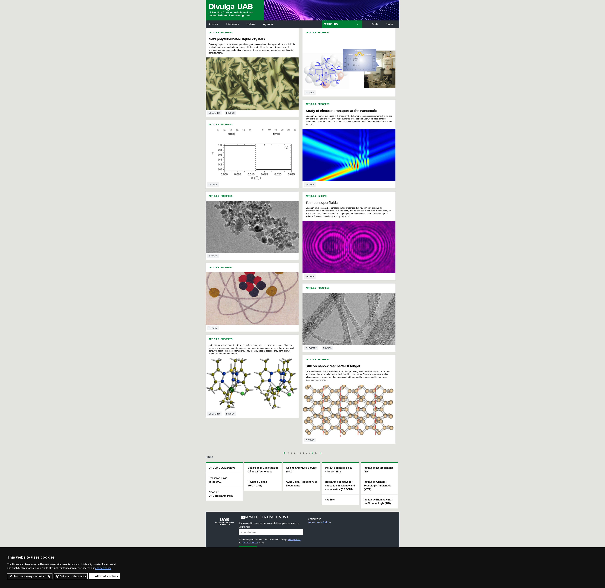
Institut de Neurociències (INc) (379, 469)
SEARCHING (330, 24)
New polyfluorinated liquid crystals (237, 39)
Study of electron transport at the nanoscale (341, 111)
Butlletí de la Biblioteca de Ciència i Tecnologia (263, 469)
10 (316, 453)
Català (375, 24)
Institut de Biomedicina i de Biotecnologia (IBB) (378, 501)
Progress (227, 32)
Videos (251, 24)
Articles (213, 24)
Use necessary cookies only (32, 576)
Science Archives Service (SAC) (301, 469)
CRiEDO (330, 499)
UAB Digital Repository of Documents (301, 483)
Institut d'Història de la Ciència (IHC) (338, 469)
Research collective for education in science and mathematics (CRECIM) (340, 485)
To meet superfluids (322, 203)
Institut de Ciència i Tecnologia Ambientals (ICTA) (377, 485)
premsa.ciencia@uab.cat (319, 522)
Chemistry (214, 113)
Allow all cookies (106, 576)
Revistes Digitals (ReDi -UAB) (258, 483)
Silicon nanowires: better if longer (333, 366)
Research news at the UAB (218, 480)
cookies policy (103, 568)
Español (389, 24)
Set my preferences (73, 576)
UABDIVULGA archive (222, 467)
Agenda (268, 24)
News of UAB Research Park (221, 494)
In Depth (322, 196)
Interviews (232, 24)
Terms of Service (250, 542)
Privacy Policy (294, 539)
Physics (230, 113)
